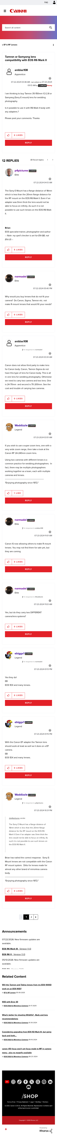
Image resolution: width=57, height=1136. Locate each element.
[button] (52, 4)
